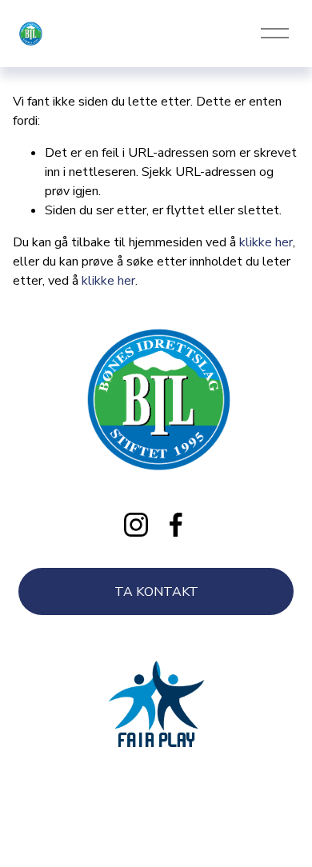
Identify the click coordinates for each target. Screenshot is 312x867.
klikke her (266, 242)
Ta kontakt (156, 592)
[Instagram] (136, 524)
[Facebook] (176, 524)
